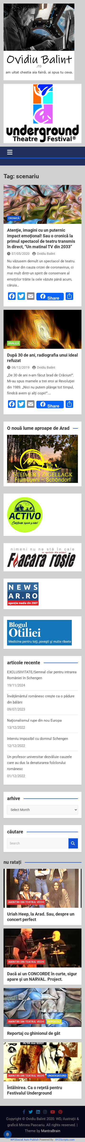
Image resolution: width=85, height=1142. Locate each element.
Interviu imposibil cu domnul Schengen (37, 739)
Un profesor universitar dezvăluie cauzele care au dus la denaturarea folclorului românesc (39, 763)
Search (73, 843)
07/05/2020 (21, 254)
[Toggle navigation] (10, 152)
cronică (13, 218)
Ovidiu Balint (46, 254)
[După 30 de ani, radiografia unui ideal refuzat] (42, 329)
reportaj (54, 1021)
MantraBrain (50, 1131)
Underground (57, 1075)
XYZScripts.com (65, 1139)
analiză (13, 343)
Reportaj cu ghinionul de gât (33, 1033)
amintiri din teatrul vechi (26, 902)
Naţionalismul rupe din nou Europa (34, 720)
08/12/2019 (21, 367)
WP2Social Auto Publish (24, 1139)
